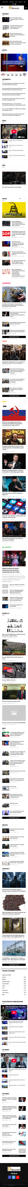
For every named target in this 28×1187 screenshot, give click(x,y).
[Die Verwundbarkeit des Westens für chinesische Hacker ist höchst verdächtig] (5, 43)
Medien (4, 402)
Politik (4, 199)
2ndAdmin (5, 574)
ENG (3, 994)
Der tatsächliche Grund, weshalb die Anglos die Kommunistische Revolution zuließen (13, 94)
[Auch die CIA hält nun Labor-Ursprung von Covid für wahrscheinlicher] (5, 27)
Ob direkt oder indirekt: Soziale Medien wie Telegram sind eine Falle (14, 516)
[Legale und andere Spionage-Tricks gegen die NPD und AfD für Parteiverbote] (22, 1117)
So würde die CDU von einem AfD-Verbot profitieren (9, 1142)
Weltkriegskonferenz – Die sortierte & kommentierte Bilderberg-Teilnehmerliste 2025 (14, 104)
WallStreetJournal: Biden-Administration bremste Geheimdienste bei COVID (10, 570)
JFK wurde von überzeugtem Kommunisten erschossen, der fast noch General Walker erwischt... (17, 371)
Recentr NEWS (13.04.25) (8, 680)
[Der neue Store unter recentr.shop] (14, 176)
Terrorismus (5, 992)
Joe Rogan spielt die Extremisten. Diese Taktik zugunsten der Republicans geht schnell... (13, 447)
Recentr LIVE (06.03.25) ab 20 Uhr (11, 701)
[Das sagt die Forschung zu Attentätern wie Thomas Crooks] (5, 389)
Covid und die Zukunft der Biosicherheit (16, 605)
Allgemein (4, 975)
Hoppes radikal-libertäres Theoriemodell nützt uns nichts (12, 214)
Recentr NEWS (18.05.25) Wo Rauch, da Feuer (12, 658)
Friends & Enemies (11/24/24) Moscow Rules (17, 845)
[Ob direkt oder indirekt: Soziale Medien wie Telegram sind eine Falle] (14, 506)
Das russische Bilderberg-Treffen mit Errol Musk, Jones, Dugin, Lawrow (14, 109)
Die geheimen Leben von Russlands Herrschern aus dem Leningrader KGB (13, 99)
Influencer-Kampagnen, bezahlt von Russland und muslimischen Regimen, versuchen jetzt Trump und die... (12, 423)
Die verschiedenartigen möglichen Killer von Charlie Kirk (17, 19)
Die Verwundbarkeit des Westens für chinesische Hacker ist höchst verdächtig (18, 42)
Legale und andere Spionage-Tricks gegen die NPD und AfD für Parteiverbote (9, 1117)
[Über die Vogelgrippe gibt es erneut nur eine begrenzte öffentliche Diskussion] (5, 592)
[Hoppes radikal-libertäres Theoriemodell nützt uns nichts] (14, 210)
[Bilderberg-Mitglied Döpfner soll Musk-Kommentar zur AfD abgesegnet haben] (14, 461)
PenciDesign (16, 1185)
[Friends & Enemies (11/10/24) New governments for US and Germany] (5, 854)
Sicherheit (4, 990)
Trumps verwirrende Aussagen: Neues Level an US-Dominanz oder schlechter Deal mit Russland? (17, 763)
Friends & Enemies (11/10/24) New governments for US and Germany (17, 854)
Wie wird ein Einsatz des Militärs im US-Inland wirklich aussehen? (17, 35)
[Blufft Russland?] (5, 805)
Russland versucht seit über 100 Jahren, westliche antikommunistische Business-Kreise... (18, 314)
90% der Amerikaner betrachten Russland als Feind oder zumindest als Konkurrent (13, 114)
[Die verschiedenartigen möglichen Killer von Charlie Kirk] (5, 19)
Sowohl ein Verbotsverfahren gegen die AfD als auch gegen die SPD (9, 1099)
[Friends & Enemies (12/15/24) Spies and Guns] (5, 838)
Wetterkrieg (13, 786)
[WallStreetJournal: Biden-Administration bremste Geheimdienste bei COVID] (14, 558)
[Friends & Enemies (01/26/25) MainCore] (5, 830)
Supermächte (5, 983)
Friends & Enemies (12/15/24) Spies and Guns (17, 837)
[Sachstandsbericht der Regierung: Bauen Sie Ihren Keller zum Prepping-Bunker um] (14, 925)
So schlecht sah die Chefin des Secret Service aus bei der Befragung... (17, 380)
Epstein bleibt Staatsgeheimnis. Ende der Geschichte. (18, 323)
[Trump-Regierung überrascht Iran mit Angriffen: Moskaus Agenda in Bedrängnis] (5, 734)
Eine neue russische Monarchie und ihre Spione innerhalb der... (17, 331)
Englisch (20, 1)
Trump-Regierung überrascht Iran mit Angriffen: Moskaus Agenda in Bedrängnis (17, 734)
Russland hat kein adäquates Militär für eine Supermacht (17, 779)
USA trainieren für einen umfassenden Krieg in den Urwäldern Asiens (16, 796)
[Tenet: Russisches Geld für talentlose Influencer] (14, 484)
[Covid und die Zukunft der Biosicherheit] (5, 606)
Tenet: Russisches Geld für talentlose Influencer (12, 494)
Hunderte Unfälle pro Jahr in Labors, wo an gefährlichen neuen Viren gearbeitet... (16, 599)
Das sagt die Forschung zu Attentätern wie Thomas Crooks (16, 389)
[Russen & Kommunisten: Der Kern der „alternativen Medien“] (14, 529)
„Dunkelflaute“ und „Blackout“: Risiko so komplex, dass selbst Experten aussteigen (13, 959)
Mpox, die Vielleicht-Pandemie (17, 585)
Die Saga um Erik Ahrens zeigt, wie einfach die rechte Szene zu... (19, 253)
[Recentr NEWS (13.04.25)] (14, 670)
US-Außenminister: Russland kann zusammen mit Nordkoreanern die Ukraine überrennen (17, 743)
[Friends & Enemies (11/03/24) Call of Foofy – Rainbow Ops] (5, 863)
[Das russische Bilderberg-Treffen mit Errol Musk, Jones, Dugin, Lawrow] (14, 625)
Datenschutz (5, 1)
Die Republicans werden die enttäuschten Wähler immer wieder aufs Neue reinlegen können (19, 233)
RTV (3, 988)
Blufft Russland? (14, 803)
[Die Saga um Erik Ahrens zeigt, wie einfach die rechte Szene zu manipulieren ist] (6, 254)
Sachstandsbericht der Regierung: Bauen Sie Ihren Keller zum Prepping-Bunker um (13, 936)
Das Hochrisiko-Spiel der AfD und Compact (9, 1125)
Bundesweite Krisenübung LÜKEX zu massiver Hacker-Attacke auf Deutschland (13, 890)
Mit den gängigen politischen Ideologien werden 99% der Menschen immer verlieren (18, 223)
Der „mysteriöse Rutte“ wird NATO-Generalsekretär (17, 811)
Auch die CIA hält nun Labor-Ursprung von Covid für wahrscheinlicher (17, 27)
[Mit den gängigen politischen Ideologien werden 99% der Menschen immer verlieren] (6, 223)
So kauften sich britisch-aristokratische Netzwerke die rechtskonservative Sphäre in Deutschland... (14, 62)
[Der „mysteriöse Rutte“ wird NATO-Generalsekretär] (5, 813)
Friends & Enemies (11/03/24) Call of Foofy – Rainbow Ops (17, 862)
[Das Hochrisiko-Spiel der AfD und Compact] (22, 1126)
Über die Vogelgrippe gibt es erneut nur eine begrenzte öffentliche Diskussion (17, 591)
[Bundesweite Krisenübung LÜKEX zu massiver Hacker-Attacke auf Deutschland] (14, 880)
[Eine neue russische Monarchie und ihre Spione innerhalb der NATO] (5, 332)
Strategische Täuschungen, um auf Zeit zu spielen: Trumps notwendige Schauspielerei (17, 753)
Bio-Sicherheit (6, 547)
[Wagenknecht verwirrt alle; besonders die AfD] (22, 1151)
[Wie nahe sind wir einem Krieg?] (5, 772)
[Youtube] (17, 1177)
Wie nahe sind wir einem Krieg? (17, 771)
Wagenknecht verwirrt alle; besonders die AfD (9, 1149)
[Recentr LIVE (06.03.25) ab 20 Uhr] (14, 692)
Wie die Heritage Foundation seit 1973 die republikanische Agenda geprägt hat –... (18, 244)
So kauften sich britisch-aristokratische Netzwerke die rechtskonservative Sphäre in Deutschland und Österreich (13, 305)
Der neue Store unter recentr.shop (11, 187)
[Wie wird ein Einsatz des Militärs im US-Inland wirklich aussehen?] (5, 35)
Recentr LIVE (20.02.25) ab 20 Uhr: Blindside (13, 723)
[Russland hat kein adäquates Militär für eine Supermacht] (5, 780)
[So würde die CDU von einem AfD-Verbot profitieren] (22, 1143)
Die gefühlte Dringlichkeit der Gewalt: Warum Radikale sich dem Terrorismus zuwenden (13, 362)
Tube (24, 1)
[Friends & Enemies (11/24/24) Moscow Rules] (5, 846)
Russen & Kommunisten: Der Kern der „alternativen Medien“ (12, 539)
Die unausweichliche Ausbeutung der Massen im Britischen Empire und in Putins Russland (14, 89)
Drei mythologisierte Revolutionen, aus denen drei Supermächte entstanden (13, 84)
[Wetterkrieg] (5, 788)
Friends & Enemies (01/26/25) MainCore (17, 829)
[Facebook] (9, 1177)
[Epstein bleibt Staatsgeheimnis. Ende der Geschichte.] (5, 324)
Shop (16, 1)
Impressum (11, 1)
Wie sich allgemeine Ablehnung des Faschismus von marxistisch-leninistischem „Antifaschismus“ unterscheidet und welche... (18, 273)
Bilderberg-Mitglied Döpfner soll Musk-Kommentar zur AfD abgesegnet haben (13, 471)
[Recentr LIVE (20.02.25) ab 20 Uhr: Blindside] (14, 713)
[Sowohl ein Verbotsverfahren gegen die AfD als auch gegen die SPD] (22, 1099)
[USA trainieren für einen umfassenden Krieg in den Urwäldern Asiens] (5, 796)
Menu (20, 198)
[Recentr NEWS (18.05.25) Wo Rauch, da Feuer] (14, 647)
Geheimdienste (6, 283)
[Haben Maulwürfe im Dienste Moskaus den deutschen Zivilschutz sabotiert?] (14, 903)
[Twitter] (13, 1177)
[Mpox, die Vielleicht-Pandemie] (5, 586)
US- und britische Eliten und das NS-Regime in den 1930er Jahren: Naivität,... (18, 262)
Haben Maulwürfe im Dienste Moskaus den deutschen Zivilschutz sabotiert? (14, 913)
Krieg (3, 986)
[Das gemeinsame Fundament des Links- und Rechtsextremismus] (22, 1134)
